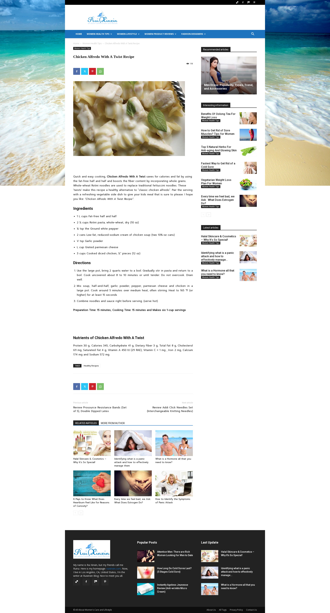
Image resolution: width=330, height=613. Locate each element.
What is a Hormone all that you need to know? (217, 272)
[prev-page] (75, 513)
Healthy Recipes (91, 365)
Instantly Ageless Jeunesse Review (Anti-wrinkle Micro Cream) (172, 588)
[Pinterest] (254, 2)
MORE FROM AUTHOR (113, 423)
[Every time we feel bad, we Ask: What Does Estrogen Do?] (133, 483)
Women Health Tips (98, 33)
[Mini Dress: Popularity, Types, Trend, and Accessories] (229, 75)
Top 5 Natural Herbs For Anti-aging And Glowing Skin (219, 148)
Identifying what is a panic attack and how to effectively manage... (217, 256)
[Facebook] (242, 2)
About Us (211, 609)
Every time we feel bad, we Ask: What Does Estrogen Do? (133, 500)
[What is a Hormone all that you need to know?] (174, 443)
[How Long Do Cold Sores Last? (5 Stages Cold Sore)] (145, 573)
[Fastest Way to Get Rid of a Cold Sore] (248, 168)
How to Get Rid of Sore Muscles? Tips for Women (217, 132)
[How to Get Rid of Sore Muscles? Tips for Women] (248, 135)
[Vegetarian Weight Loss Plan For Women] (248, 184)
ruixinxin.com (113, 568)
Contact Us (251, 609)
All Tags (223, 609)
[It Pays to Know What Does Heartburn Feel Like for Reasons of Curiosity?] (92, 483)
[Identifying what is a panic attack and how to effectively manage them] (133, 443)
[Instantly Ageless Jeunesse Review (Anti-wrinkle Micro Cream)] (145, 589)
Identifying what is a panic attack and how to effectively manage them (131, 462)
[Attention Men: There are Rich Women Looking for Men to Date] (145, 556)
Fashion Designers (192, 33)
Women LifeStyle (127, 33)
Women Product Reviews (159, 33)
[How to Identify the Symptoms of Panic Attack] (174, 483)
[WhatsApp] (100, 71)
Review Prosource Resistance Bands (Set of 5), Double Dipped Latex (99, 409)
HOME (79, 33)
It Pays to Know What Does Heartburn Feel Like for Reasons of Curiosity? (91, 502)
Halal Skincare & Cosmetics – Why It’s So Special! (89, 460)
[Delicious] (237, 2)
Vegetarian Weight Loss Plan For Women (216, 181)
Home (76, 43)
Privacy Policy (236, 609)
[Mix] (248, 2)
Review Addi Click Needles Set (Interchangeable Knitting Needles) (170, 409)
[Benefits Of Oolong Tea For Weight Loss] (248, 118)
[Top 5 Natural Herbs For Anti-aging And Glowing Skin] (248, 151)
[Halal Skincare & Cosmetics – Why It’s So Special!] (92, 443)
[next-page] (81, 513)
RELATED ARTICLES (86, 423)
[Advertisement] (194, 17)
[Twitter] (84, 71)
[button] (253, 34)
